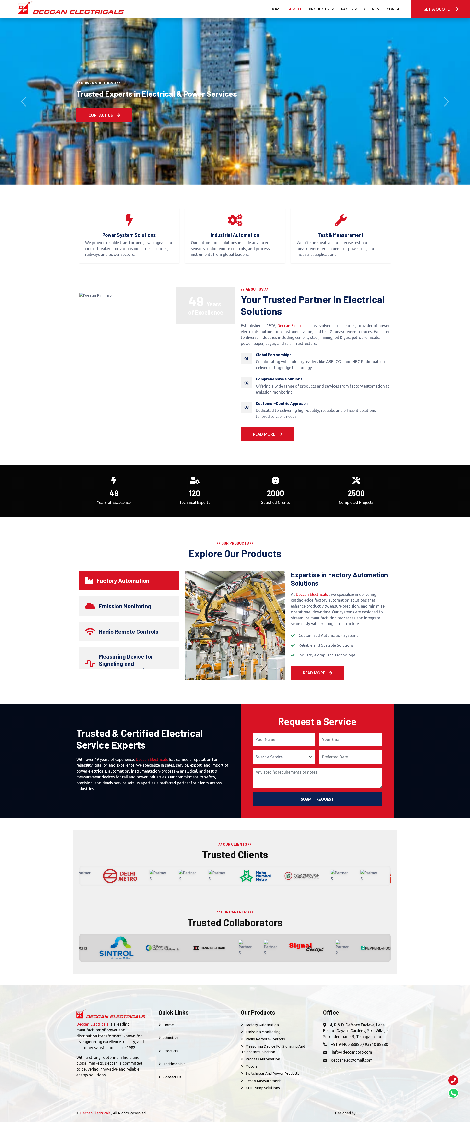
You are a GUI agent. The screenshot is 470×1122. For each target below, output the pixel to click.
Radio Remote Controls (265, 1039)
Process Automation (263, 1059)
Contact (395, 9)
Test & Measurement (263, 1081)
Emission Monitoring (263, 1032)
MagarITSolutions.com (375, 1113)
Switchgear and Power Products (272, 1073)
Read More (264, 434)
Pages (347, 9)
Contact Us (100, 115)
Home (276, 9)
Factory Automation (262, 1025)
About (295, 9)
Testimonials (174, 1064)
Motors (252, 1066)
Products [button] (319, 9)
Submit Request (317, 799)
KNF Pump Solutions (263, 1088)
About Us (170, 1038)
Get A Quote (437, 9)
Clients (371, 9)
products (170, 1051)
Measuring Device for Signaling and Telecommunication (273, 1049)
